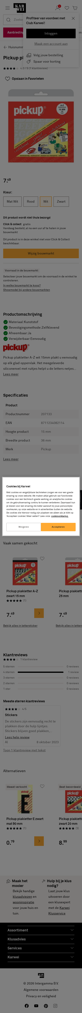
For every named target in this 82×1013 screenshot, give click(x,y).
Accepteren (58, 527)
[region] (41, 506)
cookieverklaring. (59, 516)
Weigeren (24, 527)
